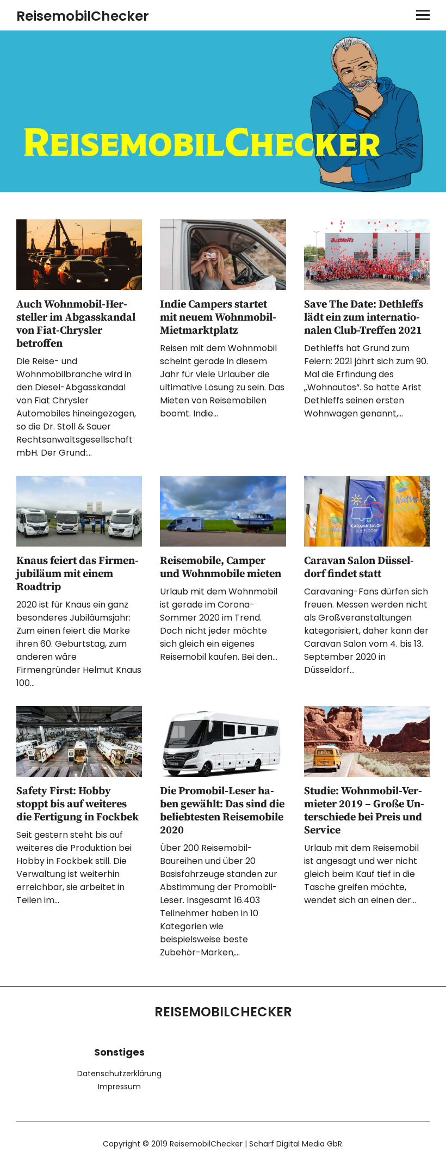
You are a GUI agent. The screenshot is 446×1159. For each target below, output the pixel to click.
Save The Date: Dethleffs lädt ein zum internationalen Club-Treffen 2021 (363, 318)
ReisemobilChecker (82, 16)
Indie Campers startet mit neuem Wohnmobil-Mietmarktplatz (218, 318)
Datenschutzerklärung (119, 1073)
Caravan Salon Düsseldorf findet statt (359, 567)
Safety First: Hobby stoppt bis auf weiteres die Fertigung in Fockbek (77, 804)
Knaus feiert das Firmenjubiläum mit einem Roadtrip (77, 574)
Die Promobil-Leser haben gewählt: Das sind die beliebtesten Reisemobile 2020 (222, 810)
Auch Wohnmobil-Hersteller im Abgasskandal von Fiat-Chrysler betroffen (75, 324)
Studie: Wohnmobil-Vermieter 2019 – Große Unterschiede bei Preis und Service (364, 810)
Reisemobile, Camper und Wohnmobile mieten (220, 567)
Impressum (119, 1086)
